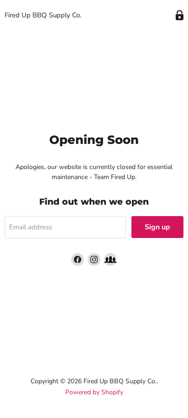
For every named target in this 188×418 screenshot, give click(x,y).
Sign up (157, 227)
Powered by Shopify (94, 392)
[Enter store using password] (179, 15)
